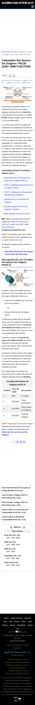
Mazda (12, 625)
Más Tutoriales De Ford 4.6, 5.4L (17, 214)
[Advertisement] (17, 29)
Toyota (30, 625)
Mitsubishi (21, 625)
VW (17, 629)
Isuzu (24, 621)
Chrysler (27, 618)
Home (6, 618)
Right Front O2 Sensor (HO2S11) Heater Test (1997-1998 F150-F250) (15, 224)
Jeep (30, 621)
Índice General (16, 618)
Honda (16, 621)
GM (10, 621)
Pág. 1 (5, 75)
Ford (5, 621)
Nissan (5, 625)
